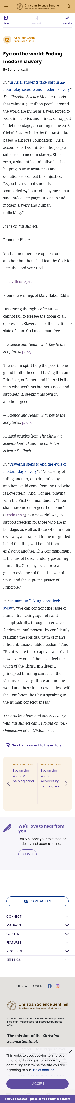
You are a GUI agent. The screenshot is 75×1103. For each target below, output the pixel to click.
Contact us (41, 901)
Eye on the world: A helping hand (23, 775)
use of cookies (43, 1070)
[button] (8, 783)
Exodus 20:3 (15, 515)
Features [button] (13, 942)
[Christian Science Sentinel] (38, 6)
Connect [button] (14, 916)
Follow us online (29, 986)
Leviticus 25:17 (19, 281)
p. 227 (27, 351)
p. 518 (27, 422)
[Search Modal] (68, 6)
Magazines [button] (15, 925)
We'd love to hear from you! (41, 828)
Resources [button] (15, 951)
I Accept (37, 1083)
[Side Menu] (6, 6)
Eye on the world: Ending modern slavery (32, 57)
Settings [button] (13, 959)
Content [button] (13, 933)
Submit (27, 854)
